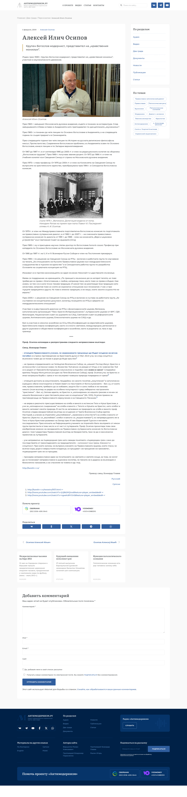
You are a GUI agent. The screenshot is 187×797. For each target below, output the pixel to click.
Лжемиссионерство (143, 119)
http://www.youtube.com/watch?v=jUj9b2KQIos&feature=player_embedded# (64, 492)
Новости (137, 65)
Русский (116, 479)
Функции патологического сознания (107, 557)
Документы (139, 58)
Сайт (24, 659)
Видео (78, 5)
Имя (24, 638)
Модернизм (140, 114)
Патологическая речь (157, 103)
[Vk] (154, 5)
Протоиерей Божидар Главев (100, 748)
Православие (140, 103)
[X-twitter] (46, 728)
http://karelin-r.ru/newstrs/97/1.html (44, 489)
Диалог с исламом (156, 114)
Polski (45, 751)
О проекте (67, 5)
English (20, 751)
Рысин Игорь (96, 753)
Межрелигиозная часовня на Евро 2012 (33, 557)
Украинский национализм (145, 134)
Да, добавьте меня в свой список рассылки (43, 669)
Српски (116, 484)
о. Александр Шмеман (158, 124)
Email (25, 648)
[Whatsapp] (52, 728)
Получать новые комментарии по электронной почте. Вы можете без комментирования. (72, 675)
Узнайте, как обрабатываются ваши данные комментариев (106, 689)
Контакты (98, 5)
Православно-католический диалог (149, 99)
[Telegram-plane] (160, 5)
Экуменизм (139, 109)
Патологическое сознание (156, 108)
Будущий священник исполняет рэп (67, 557)
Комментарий (29, 606)
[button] (31, 526)
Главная (21, 18)
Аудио (136, 37)
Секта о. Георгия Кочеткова (146, 129)
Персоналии (44, 18)
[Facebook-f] (39, 728)
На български (23, 747)
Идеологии (160, 119)
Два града (31, 18)
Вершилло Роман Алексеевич (70, 748)
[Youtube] (167, 5)
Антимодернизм (141, 124)
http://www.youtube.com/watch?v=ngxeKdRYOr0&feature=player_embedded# (65, 495)
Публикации (139, 72)
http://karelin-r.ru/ (30, 468)
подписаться (90, 675)
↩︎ (62, 489)
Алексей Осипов (47, 30)
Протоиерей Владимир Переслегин (73, 754)
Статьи (87, 5)
